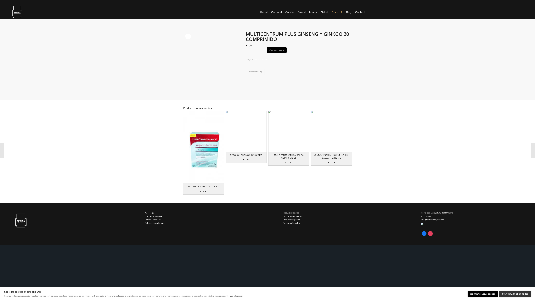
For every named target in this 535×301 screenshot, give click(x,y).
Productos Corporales (292, 216)
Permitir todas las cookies (482, 294)
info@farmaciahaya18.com (432, 219)
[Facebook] (424, 233)
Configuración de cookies (515, 294)
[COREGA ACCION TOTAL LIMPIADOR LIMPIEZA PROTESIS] (2, 150)
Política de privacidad (154, 216)
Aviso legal (149, 213)
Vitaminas (263, 59)
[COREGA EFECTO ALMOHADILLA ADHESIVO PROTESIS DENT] (533, 150)
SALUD (256, 59)
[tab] (255, 72)
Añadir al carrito (276, 50)
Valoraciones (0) (255, 72)
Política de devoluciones (155, 223)
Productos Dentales (291, 223)
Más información (236, 296)
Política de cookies (153, 219)
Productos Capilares (291, 219)
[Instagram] (430, 233)
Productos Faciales (291, 213)
